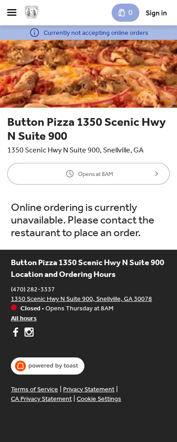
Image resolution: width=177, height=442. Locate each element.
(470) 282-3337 (33, 289)
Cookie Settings (99, 399)
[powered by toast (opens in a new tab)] (47, 366)
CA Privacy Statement (41, 399)
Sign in (156, 13)
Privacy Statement (88, 389)
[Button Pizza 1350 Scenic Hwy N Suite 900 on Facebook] (16, 333)
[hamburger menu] (11, 13)
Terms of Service (34, 389)
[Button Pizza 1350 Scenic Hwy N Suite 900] (31, 12)
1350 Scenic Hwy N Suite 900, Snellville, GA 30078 (81, 299)
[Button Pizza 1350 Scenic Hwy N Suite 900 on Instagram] (28, 333)
